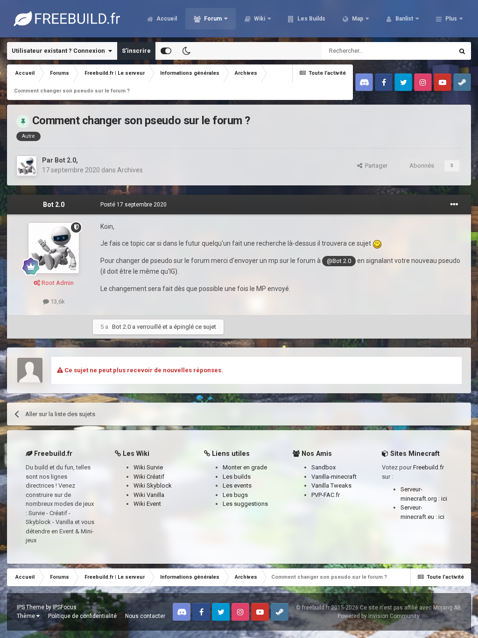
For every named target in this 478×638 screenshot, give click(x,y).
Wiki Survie (148, 467)
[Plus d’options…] (454, 204)
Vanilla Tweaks (331, 485)
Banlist (403, 18)
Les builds (237, 476)
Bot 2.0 (65, 160)
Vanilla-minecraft (334, 476)
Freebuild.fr (428, 467)
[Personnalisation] (166, 51)
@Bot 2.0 (339, 260)
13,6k (57, 301)
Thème (26, 616)
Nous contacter (145, 616)
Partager (374, 165)
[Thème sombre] (186, 51)
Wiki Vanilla (149, 494)
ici (444, 498)
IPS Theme (30, 607)
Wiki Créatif (149, 476)
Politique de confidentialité (82, 616)
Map (357, 18)
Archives (130, 170)
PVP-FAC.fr (325, 494)
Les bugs (235, 494)
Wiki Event (147, 503)
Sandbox (323, 467)
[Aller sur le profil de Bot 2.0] (26, 166)
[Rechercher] (462, 51)
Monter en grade (245, 467)
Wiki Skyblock (153, 485)
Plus (451, 18)
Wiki (259, 18)
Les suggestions (245, 503)
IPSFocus (65, 607)
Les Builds (310, 18)
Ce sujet (430, 51)
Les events (237, 485)
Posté (133, 204)
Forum (212, 18)
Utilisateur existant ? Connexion (60, 50)
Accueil (166, 18)
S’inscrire (136, 50)
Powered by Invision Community (378, 616)
